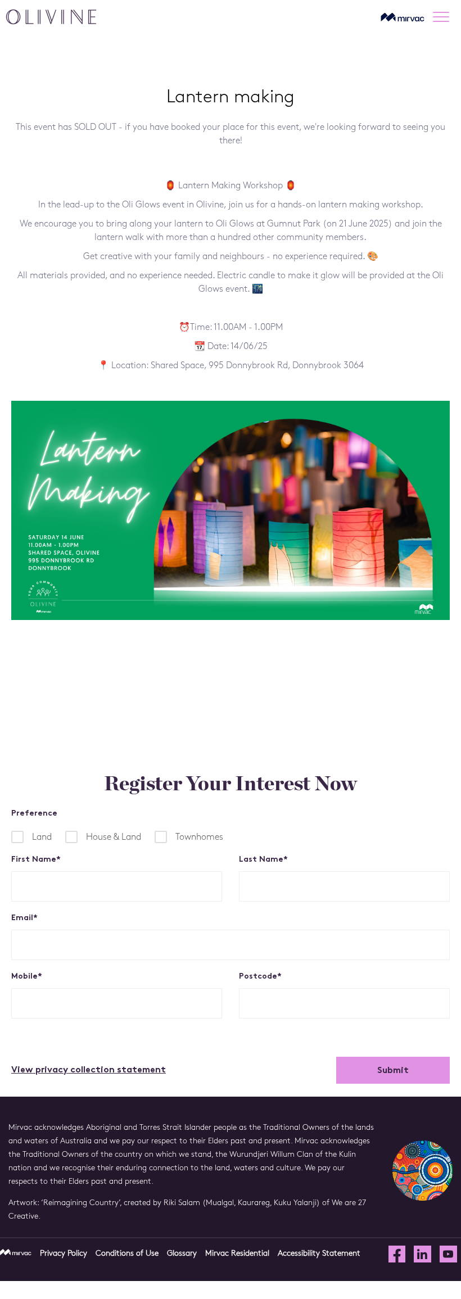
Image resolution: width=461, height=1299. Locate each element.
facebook (397, 1254)
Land (42, 837)
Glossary (182, 1254)
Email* (24, 918)
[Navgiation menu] (444, 17)
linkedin (422, 1254)
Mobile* (26, 976)
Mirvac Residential (237, 1254)
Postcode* (260, 976)
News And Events (65, 720)
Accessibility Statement (319, 1254)
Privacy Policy (63, 1254)
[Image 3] (51, 17)
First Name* (36, 860)
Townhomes (199, 837)
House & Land (113, 837)
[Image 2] (402, 16)
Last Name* (263, 860)
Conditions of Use (127, 1254)
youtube (448, 1254)
